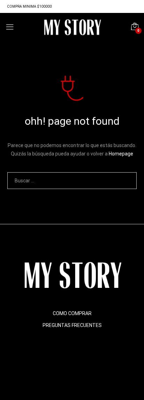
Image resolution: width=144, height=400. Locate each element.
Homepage (121, 154)
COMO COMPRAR (72, 313)
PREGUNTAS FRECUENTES (72, 325)
